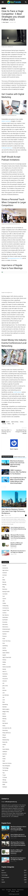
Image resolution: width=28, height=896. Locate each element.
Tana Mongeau (6, 765)
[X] (6, 25)
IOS (3, 683)
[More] (17, 25)
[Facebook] (3, 25)
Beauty (4, 582)
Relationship (5, 740)
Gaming (4, 650)
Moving (4, 718)
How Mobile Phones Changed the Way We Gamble (20, 431)
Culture (4, 612)
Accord (4, 565)
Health (4, 655)
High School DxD (6, 657)
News (3, 725)
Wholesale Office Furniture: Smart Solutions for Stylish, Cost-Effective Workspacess (18, 536)
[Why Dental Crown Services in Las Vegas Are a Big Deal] (5, 553)
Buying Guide (5, 591)
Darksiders (5, 617)
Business (8, 6)
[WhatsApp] (13, 25)
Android (4, 572)
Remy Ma (4, 742)
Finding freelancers (7, 148)
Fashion (4, 634)
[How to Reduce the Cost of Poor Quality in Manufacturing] (5, 529)
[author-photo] (14, 446)
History (4, 659)
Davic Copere (6, 22)
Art (3, 577)
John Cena (5, 685)
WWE (3, 784)
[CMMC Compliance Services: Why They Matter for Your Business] (5, 472)
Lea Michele (5, 695)
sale (13, 423)
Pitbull (4, 735)
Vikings (4, 780)
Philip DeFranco (6, 732)
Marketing (5, 704)
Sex (3, 747)
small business (17, 392)
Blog (3, 587)
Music (4, 721)
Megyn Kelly (5, 711)
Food (3, 638)
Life (3, 697)
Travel (4, 775)
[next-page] (5, 487)
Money (9, 423)
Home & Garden (6, 667)
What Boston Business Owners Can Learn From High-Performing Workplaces (13, 511)
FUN (3, 643)
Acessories (5, 568)
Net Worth (5, 723)
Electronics (5, 627)
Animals (4, 575)
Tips (3, 772)
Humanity (5, 674)
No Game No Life (6, 728)
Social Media (5, 749)
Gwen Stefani (5, 652)
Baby (3, 579)
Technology (5, 768)
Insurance (5, 678)
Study (3, 758)
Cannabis (4, 594)
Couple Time (5, 610)
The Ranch (5, 770)
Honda (4, 669)
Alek (3, 515)
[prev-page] (3, 487)
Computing (5, 605)
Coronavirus (5, 608)
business (8, 421)
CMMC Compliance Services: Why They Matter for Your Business (18, 472)
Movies (4, 716)
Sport (3, 756)
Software (4, 751)
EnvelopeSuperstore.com (15, 258)
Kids (3, 688)
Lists (3, 699)
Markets (4, 707)
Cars (3, 596)
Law (3, 692)
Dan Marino (5, 615)
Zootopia (4, 787)
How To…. (4, 671)
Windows (4, 782)
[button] (2, 2)
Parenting (5, 730)
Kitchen (4, 690)
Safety (4, 744)
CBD (3, 601)
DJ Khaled (5, 619)
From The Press (6, 641)
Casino (4, 598)
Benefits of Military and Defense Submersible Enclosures (17, 544)
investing (4, 423)
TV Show (4, 777)
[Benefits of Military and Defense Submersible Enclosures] (5, 545)
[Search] (26, 2)
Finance (4, 636)
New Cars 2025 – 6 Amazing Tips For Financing (6, 431)
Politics (4, 737)
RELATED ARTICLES (7, 456)
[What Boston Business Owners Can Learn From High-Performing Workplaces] (5, 462)
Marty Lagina (5, 709)
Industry (4, 676)
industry (21, 421)
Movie (4, 714)
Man (3, 702)
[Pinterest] (10, 25)
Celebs (4, 603)
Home (3, 6)
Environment (5, 631)
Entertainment (6, 629)
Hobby (4, 662)
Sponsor (4, 754)
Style (3, 761)
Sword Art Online (6, 763)
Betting (4, 584)
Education (5, 624)
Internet (4, 681)
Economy (4, 622)
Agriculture (5, 570)
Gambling (5, 645)
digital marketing (6, 121)
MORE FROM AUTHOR (19, 456)
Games (4, 648)
